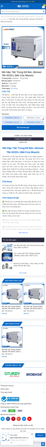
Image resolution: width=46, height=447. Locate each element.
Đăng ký (40, 435)
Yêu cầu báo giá (23, 127)
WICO (27, 445)
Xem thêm (23, 273)
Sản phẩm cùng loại (13, 280)
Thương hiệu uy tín (13, 365)
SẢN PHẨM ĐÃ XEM (12, 324)
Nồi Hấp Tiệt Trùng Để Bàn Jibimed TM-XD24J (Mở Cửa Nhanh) (34, 308)
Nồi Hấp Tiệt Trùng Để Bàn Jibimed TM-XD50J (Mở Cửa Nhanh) (12, 308)
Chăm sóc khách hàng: (22, 1)
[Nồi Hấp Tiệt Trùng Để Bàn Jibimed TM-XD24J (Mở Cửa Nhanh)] (34, 294)
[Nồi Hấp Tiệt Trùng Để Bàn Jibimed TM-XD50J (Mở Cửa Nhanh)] (12, 294)
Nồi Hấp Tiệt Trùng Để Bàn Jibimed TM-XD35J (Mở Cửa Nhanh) (12, 351)
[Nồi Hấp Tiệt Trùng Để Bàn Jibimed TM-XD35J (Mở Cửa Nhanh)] (12, 337)
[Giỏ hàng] (43, 7)
